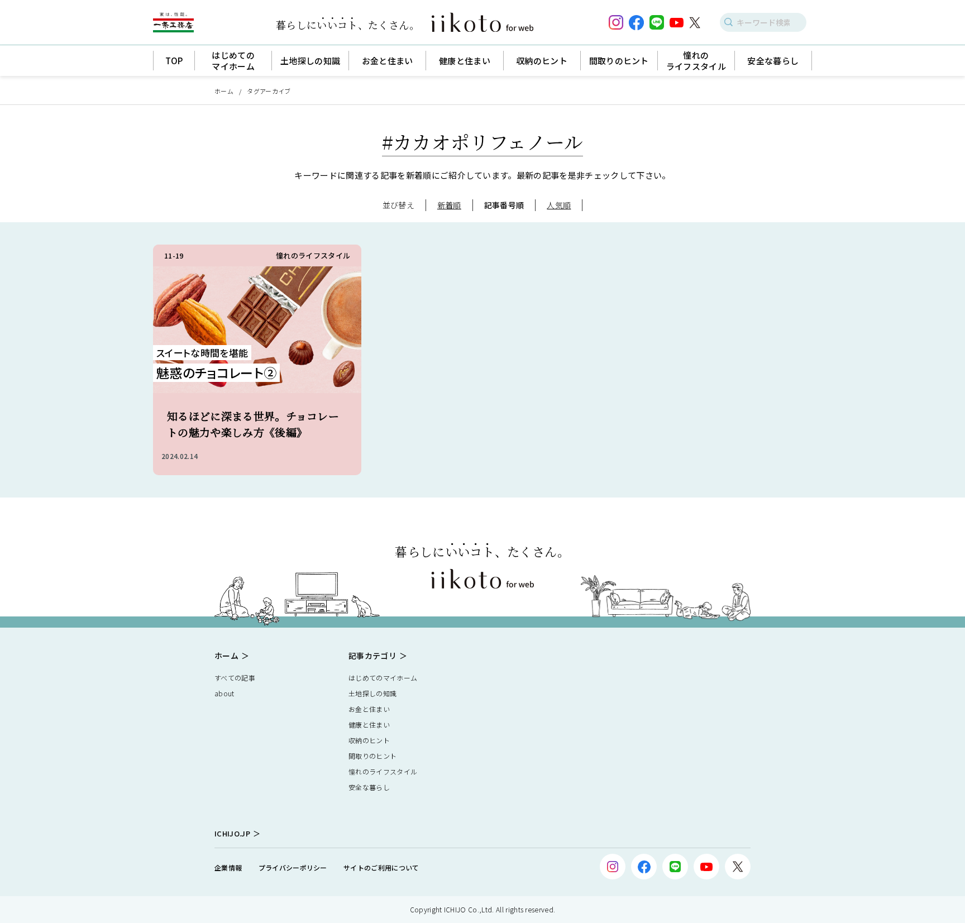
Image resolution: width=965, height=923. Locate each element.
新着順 (449, 205)
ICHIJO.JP (232, 833)
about (224, 693)
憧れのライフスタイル (382, 771)
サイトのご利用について (381, 867)
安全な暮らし (369, 787)
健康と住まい (369, 724)
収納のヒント (369, 740)
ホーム (223, 91)
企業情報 (228, 867)
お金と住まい (369, 709)
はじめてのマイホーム (382, 677)
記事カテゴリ (372, 655)
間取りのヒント (372, 756)
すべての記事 (234, 677)
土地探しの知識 (372, 693)
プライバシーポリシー (293, 867)
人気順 (559, 205)
